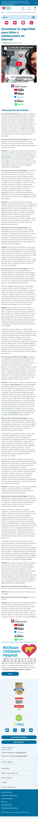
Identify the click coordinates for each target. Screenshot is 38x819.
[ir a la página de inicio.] (10, 8)
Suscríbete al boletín (20, 737)
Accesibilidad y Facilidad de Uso (9, 795)
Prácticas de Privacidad (7, 798)
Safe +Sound (5, 157)
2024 (2, 12)
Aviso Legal (4, 801)
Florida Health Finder (6, 805)
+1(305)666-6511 (21, 752)
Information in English (6, 792)
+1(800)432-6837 (21, 756)
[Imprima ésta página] (6, 22)
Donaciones (20, 742)
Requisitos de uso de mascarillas (9, 808)
